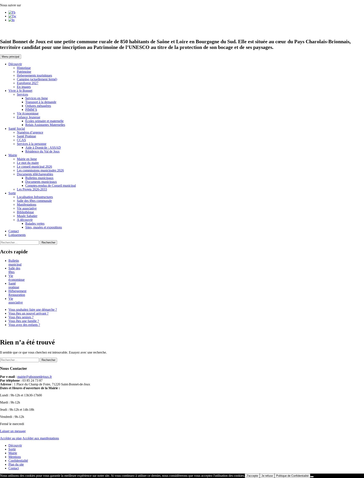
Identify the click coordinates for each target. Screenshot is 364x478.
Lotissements (17, 235)
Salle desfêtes (14, 270)
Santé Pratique (26, 136)
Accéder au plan (11, 438)
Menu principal (10, 56)
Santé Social (16, 128)
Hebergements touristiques (34, 75)
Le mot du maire (28, 163)
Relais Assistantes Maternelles (45, 125)
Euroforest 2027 (27, 83)
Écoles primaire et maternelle (44, 121)
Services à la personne (31, 144)
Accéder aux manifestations (40, 438)
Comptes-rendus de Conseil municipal (50, 185)
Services (22, 94)
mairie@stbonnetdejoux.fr (34, 376)
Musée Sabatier (27, 216)
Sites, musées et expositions (43, 227)
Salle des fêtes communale (34, 201)
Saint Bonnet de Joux (31, 30)
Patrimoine (24, 71)
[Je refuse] (312, 476)
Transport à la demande (40, 102)
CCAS (21, 140)
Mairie (12, 155)
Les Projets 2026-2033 (32, 189)
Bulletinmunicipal (14, 262)
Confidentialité (18, 460)
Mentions (14, 457)
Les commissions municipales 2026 (40, 170)
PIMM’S (31, 109)
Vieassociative (15, 300)
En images (24, 87)
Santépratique (13, 285)
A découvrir (25, 219)
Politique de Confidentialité (292, 475)
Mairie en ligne (27, 159)
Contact (13, 231)
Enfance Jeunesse (28, 117)
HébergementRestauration (17, 293)
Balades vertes (34, 223)
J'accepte (252, 475)
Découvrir (15, 64)
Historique (24, 68)
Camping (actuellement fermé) (37, 79)
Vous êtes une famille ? (23, 321)
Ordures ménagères (38, 106)
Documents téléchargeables (35, 174)
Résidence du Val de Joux (42, 151)
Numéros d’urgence (30, 132)
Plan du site (16, 464)
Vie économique (28, 113)
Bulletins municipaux (39, 178)
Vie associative (27, 208)
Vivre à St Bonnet (20, 90)
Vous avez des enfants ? (24, 325)
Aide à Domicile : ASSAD (43, 147)
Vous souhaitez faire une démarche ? (32, 309)
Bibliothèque (25, 212)
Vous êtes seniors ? (20, 317)
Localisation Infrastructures (35, 197)
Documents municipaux (41, 182)
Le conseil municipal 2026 (34, 166)
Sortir (12, 193)
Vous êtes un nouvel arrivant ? (28, 313)
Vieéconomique (16, 277)
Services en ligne (36, 98)
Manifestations (26, 204)
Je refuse (267, 475)
